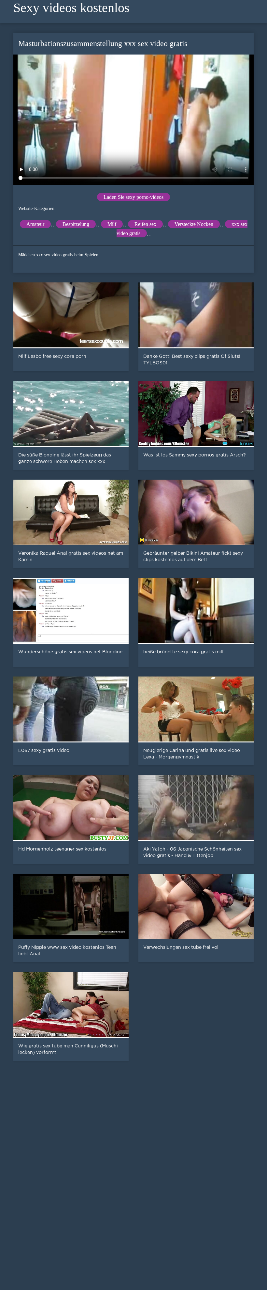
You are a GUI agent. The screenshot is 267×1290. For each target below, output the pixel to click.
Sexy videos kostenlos (71, 7)
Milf (111, 224)
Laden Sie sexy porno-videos (133, 197)
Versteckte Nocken (194, 224)
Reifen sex (145, 224)
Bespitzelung (76, 224)
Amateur (35, 224)
